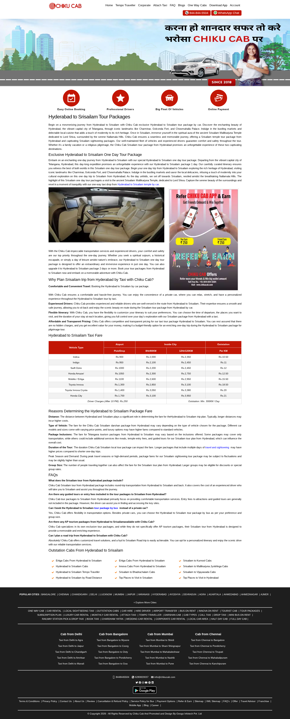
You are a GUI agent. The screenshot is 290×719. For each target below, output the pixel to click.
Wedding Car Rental (139, 619)
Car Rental (54, 610)
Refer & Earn (185, 701)
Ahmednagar (249, 594)
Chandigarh (79, 594)
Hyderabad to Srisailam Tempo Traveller (78, 572)
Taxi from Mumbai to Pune (160, 663)
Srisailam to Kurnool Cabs (197, 560)
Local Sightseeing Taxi (79, 610)
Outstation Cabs (108, 610)
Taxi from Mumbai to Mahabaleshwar (160, 651)
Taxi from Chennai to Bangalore (208, 640)
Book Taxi (93, 619)
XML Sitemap (213, 701)
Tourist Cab (229, 610)
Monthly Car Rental (105, 615)
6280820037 (142, 677)
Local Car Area (198, 619)
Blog (146, 705)
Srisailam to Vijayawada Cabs (199, 572)
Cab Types (190, 615)
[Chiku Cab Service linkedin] (153, 683)
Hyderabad (159, 594)
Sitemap (199, 701)
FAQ (172, 5)
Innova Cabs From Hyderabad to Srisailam (142, 566)
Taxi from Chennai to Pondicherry (207, 646)
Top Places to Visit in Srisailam (136, 577)
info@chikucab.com (164, 677)
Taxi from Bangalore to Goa (113, 663)
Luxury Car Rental (76, 615)
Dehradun (189, 594)
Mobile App (135, 705)
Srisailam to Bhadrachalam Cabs (137, 572)
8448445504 (122, 677)
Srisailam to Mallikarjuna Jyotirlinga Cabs (205, 566)
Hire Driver (143, 610)
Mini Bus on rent (240, 615)
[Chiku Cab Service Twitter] (137, 683)
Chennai (64, 594)
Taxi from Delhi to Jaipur (71, 646)
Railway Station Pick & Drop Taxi (63, 619)
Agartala (215, 594)
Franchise (263, 701)
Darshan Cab (172, 615)
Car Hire (127, 610)
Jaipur (131, 594)
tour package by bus (106, 508)
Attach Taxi (160, 5)
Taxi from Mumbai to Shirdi (160, 640)
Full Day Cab (238, 619)
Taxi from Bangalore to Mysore (113, 640)
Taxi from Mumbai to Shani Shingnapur (160, 646)
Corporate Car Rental (170, 619)
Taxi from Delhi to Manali (71, 663)
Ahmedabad (231, 594)
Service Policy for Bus (142, 701)
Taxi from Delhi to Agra (71, 640)
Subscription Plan (49, 615)
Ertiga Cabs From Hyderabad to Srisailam (79, 560)
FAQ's (226, 701)
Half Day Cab (219, 619)
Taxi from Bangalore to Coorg (113, 646)
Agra (202, 594)
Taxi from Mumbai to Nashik (160, 657)
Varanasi (144, 594)
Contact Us (66, 701)
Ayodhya (175, 594)
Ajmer (265, 594)
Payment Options (166, 701)
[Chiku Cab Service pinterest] (149, 683)
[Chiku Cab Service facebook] (140, 683)
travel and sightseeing (217, 447)
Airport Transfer (165, 610)
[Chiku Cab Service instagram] (143, 683)
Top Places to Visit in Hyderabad (201, 577)
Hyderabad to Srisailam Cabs (72, 566)
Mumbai (119, 594)
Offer (235, 701)
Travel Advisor (248, 701)
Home (109, 5)
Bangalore (48, 594)
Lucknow (106, 594)
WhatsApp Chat (228, 13)
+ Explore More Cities (145, 602)
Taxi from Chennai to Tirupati (207, 651)
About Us (79, 701)
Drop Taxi (220, 615)
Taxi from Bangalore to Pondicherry (113, 657)
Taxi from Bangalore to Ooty (113, 651)
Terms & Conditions (29, 701)
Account (235, 5)
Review (91, 701)
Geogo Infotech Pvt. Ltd (189, 713)
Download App (218, 5)
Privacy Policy (49, 701)
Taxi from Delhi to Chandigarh (71, 651)
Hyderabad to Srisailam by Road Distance (79, 577)
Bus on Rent (188, 610)
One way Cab (36, 610)
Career (155, 705)
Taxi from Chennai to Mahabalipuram (207, 657)
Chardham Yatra (112, 619)
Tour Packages (250, 610)
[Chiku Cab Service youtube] (146, 683)
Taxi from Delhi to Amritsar (71, 657)
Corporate (144, 5)
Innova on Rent (209, 610)
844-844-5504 (198, 13)
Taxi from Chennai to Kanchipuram (207, 663)
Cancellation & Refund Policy (113, 701)
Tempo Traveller (125, 5)
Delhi (93, 594)
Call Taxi (205, 615)
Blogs (181, 5)
